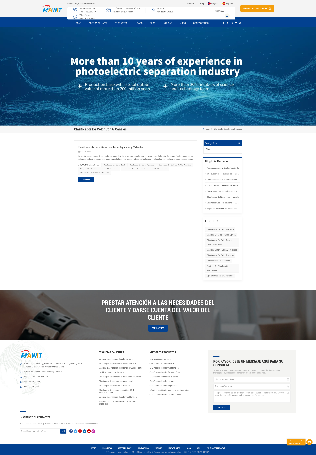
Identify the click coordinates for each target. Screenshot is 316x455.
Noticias (190, 4)
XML (198, 448)
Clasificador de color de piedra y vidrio (166, 394)
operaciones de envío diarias (220, 276)
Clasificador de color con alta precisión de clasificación (145, 169)
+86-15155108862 (87, 18)
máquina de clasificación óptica (221, 235)
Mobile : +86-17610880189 (36, 377)
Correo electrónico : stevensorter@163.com (43, 372)
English (214, 4)
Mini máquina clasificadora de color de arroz (118, 363)
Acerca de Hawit (98, 23)
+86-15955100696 (165, 12)
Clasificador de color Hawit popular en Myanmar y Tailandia (110, 147)
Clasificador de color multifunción (164, 368)
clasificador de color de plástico (163, 386)
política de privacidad (216, 448)
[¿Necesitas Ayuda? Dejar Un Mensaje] (309, 442)
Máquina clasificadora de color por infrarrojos (169, 390)
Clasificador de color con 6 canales (94, 173)
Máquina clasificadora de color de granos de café (120, 368)
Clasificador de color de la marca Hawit (116, 381)
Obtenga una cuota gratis (255, 8)
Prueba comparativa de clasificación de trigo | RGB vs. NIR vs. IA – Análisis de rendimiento (223, 168)
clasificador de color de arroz (111, 372)
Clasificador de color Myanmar (141, 165)
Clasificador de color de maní (162, 381)
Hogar (77, 23)
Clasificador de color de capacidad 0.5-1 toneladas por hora (116, 391)
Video (183, 23)
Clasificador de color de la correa (163, 377)
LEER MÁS (86, 179)
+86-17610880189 (87, 12)
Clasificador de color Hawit (114, 165)
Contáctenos (201, 23)
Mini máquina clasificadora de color (114, 386)
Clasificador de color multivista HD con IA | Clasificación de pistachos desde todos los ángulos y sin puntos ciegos (223, 180)
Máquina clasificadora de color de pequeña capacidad (118, 402)
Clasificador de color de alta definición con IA (220, 242)
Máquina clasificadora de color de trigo (116, 359)
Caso (140, 23)
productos (121, 23)
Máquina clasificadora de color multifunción (118, 397)
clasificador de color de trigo (220, 229)
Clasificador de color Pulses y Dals (164, 372)
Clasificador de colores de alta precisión (175, 165)
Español (229, 4)
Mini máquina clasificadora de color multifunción (120, 377)
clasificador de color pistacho (220, 255)
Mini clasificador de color (160, 359)
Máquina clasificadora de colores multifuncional (99, 169)
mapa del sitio (174, 448)
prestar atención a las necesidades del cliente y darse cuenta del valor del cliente (158, 310)
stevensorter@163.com (123, 12)
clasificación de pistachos (218, 261)
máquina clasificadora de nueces (222, 250)
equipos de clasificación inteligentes (218, 268)
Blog (202, 4)
